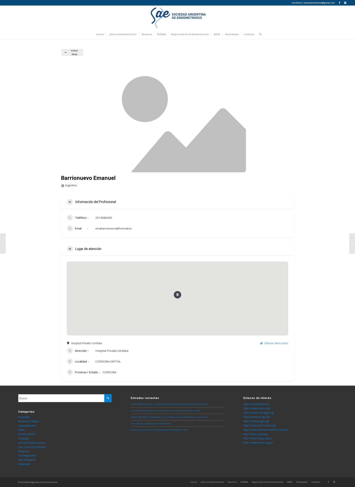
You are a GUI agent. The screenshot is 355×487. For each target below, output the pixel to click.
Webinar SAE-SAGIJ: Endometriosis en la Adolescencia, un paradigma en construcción (169, 416)
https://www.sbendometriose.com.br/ (265, 429)
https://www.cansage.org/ (258, 412)
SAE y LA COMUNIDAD (32, 447)
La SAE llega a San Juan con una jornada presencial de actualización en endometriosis (169, 403)
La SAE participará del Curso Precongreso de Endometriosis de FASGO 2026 (165, 410)
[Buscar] (259, 34)
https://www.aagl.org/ (256, 421)
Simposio (23, 451)
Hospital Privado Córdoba (111, 350)
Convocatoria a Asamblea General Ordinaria (151, 423)
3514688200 (103, 217)
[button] (177, 294)
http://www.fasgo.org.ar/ (258, 438)
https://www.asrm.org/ (256, 408)
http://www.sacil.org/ (255, 434)
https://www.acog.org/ (256, 417)
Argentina (71, 185)
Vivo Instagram (27, 459)
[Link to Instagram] (345, 3)
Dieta (21, 429)
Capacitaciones (27, 425)
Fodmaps (23, 438)
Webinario (24, 464)
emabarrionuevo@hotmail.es (113, 228)
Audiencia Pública (28, 421)
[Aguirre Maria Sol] (3, 243)
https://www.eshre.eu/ (256, 404)
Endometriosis (26, 434)
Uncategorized (27, 455)
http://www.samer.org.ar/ (258, 442)
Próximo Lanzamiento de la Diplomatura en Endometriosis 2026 (159, 429)
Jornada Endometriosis (31, 442)
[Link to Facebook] (339, 3)
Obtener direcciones (276, 343)
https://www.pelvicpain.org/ (259, 425)
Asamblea (24, 417)
